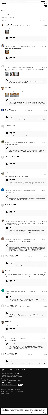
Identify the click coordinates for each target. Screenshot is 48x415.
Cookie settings (23, 412)
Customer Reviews (5, 17)
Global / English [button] (29, 1)
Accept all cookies (42, 412)
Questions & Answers (39, 5)
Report (43, 25)
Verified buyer (4, 20)
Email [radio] (3, 382)
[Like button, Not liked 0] (45, 25)
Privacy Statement (18, 380)
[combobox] (43, 21)
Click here (42, 410)
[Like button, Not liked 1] (45, 46)
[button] (7, 32)
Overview (29, 5)
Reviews (33, 5)
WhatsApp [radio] (10, 382)
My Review (12, 17)
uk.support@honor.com (5, 393)
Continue (43, 1)
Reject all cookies (31, 412)
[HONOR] (3, 369)
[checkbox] (12, 376)
